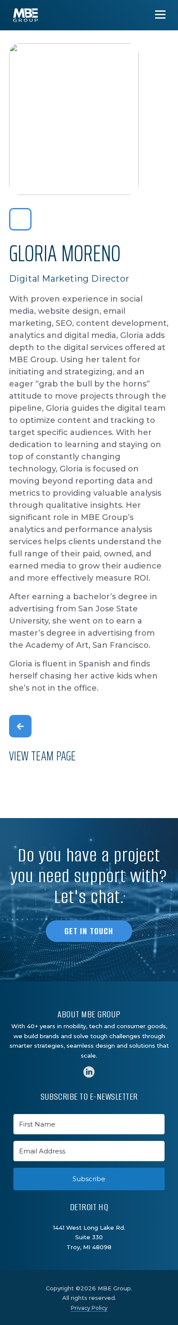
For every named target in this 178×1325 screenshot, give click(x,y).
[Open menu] (160, 14)
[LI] (89, 1072)
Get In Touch (88, 931)
